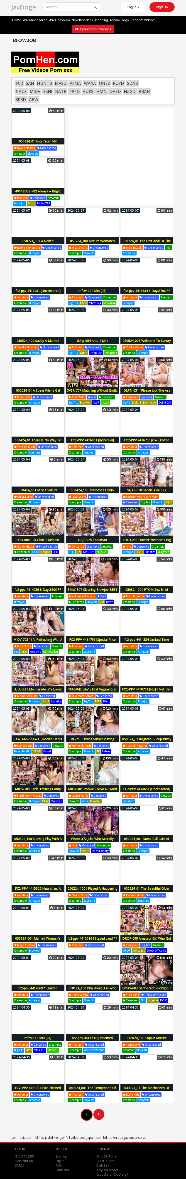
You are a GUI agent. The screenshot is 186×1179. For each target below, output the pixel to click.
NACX (21, 91)
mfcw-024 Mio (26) (92, 290)
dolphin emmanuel (144, 402)
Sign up (162, 7)
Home (16, 20)
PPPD (74, 91)
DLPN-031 (165, 402)
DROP (126, 950)
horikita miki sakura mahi (141, 497)
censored (39, 198)
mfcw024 (109, 303)
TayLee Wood (107, 1170)
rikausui (22, 198)
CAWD (37, 751)
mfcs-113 (39, 1050)
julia (74, 845)
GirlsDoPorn (105, 1161)
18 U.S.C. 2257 (25, 1156)
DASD (115, 91)
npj (78, 552)
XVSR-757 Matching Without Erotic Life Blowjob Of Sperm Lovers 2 (92, 392)
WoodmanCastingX (112, 1174)
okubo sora (79, 895)
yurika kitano (134, 347)
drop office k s (156, 950)
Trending (101, 20)
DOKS (163, 1000)
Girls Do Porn (106, 1156)
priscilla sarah (48, 546)
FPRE (98, 701)
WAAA (90, 83)
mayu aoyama (26, 945)
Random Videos (142, 20)
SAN (30, 83)
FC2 (19, 83)
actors (115, 20)
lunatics (150, 552)
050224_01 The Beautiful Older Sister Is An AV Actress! (146, 890)
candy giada (25, 546)
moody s (35, 652)
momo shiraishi (27, 696)
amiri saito (78, 397)
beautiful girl (22, 751)
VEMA (75, 83)
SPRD (21, 99)
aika (93, 397)
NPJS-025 (89, 552)
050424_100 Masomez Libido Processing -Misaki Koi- (92, 492)
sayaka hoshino (27, 347)
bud (103, 596)
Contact (62, 1170)
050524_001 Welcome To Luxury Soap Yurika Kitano (147, 343)
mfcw (83, 303)
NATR (60, 91)
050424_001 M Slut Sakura (38, 490)
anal (168, 248)
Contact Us (24, 1161)
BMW (109, 602)
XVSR (96, 402)
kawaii (47, 751)
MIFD (84, 801)
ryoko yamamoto (28, 248)
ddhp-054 (96, 353)
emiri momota (134, 596)
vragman (163, 552)
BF (98, 751)
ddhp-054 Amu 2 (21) (92, 340)
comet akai (50, 652)
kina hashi (24, 397)
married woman (93, 1050)
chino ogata (79, 995)
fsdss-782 (43, 203)
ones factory (100, 851)
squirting (146, 397)
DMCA (19, 1165)
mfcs (29, 1050)
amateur (19, 154)
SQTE (168, 502)
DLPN (126, 402)
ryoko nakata (26, 148)
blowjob (32, 154)
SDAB (132, 83)
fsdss (31, 203)
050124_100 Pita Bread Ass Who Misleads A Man (92, 990)
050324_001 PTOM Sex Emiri (146, 589)
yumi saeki (132, 1045)
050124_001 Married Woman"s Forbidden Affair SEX (38, 940)
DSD (55, 552)
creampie (20, 253)
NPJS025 (102, 552)
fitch (106, 701)
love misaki (78, 497)
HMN (101, 91)
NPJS (71, 552)
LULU (139, 552)
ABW (33, 99)
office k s (139, 950)
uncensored (47, 148)
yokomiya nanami (83, 596)
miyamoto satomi (82, 696)
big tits (73, 303)
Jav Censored (59, 20)
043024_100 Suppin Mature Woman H (147, 1040)
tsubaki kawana (136, 746)
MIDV (35, 91)
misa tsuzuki (133, 248)
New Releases (82, 20)
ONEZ (104, 83)
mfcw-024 (95, 303)
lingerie (153, 1000)
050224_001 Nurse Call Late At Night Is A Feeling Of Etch (146, 841)
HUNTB (44, 83)
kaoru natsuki (134, 895)
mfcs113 (53, 1050)
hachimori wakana (29, 796)
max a (105, 402)
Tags (125, 20)
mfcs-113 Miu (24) (37, 1038)
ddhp (83, 353)
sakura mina (25, 497)
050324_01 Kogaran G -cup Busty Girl (146, 741)
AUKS (88, 91)
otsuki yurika (79, 796)
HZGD (130, 91)
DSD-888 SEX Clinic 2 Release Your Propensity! (38, 542)
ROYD (118, 83)
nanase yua (24, 746)
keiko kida (132, 1094)
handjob (19, 203)
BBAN (144, 91)
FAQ (59, 1165)
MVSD (61, 83)
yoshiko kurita (26, 447)
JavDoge (23, 7)
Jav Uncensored (35, 20)
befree (106, 751)
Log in (60, 1161)
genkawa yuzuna (155, 995)
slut (101, 602)
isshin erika (24, 646)
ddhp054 (111, 353)
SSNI (47, 91)
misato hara (79, 248)
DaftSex (102, 1165)
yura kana (132, 995)
